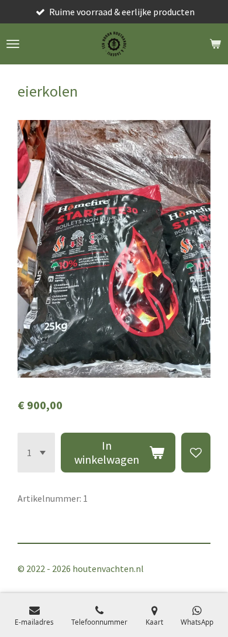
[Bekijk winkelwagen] (215, 43)
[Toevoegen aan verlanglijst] (195, 452)
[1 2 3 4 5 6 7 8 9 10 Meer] (36, 452)
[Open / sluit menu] (13, 43)
